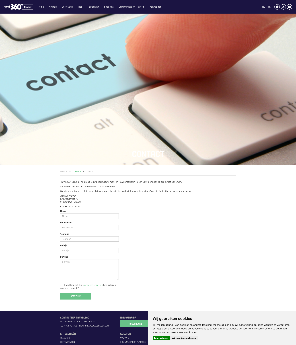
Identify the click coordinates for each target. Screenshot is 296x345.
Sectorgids (67, 6)
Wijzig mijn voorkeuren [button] (184, 338)
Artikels (53, 6)
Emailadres (66, 222)
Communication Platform (131, 6)
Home (41, 6)
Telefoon (64, 233)
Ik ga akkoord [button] (161, 338)
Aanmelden (156, 6)
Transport (65, 338)
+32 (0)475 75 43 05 (68, 325)
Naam (63, 211)
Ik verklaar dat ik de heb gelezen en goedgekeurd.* (88, 286)
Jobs (80, 6)
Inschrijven (136, 323)
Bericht (64, 256)
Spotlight (108, 6)
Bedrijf (63, 245)
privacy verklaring (93, 284)
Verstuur (76, 296)
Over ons (124, 338)
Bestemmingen (67, 342)
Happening (93, 6)
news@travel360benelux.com (94, 325)
